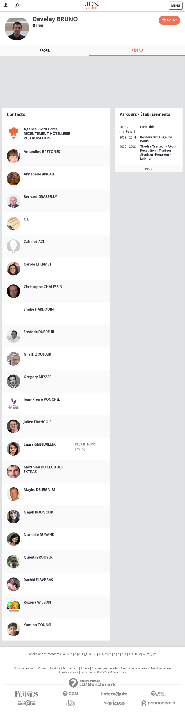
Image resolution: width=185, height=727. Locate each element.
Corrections (87, 672)
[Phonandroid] (158, 703)
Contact (42, 668)
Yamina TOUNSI (37, 624)
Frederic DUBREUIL (39, 331)
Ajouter (172, 20)
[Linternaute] (114, 694)
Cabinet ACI (34, 241)
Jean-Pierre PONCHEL (42, 399)
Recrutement (70, 668)
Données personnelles (105, 668)
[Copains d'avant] (26, 703)
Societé (84, 668)
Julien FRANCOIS (37, 421)
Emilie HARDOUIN (39, 309)
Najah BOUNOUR (38, 512)
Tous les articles (68, 672)
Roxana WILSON (37, 602)
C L (26, 219)
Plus (148, 169)
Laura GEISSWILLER (40, 444)
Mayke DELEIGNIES (39, 489)
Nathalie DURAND (39, 534)
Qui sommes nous (25, 668)
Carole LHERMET (38, 264)
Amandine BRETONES (42, 151)
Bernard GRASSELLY (40, 196)
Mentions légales (161, 668)
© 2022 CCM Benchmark (111, 672)
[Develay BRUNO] (17, 28)
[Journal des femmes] (26, 694)
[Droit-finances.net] (158, 694)
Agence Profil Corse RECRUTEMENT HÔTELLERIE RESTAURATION (47, 134)
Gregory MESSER (37, 376)
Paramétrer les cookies (134, 668)
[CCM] (70, 694)
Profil (44, 50)
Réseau (137, 50)
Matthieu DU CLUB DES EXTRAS (43, 469)
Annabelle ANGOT (39, 174)
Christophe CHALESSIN (43, 286)
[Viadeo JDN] (70, 703)
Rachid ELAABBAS (38, 579)
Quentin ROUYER (38, 557)
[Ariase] (114, 702)
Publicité (55, 668)
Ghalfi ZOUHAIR (37, 354)
